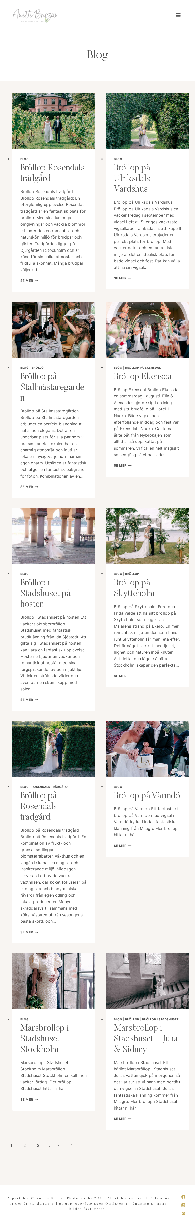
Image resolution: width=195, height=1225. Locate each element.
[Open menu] (178, 15)
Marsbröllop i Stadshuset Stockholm (44, 1039)
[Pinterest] (183, 1213)
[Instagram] (183, 1205)
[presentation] (53, 121)
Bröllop (39, 368)
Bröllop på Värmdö (147, 796)
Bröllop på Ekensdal (143, 368)
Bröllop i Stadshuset (160, 1019)
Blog (24, 159)
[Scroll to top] (191, 1218)
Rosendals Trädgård (50, 787)
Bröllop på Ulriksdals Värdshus (132, 179)
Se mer (29, 281)
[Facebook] (183, 1197)
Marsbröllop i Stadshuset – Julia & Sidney (146, 1039)
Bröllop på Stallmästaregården (52, 388)
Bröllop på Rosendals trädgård (38, 807)
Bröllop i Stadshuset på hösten (45, 594)
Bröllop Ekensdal (144, 377)
